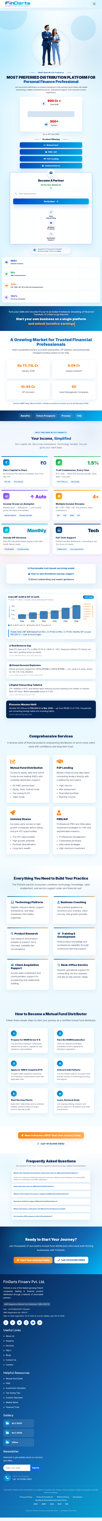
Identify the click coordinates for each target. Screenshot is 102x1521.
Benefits (25, 411)
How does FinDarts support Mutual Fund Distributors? (36, 1197)
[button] (27, 774)
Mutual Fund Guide (14, 1374)
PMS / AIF (52, 152)
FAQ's (8, 1345)
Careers (9, 1360)
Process (66, 411)
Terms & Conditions (44, 1492)
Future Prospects (45, 411)
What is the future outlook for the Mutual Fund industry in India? (39, 1204)
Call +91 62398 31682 (52, 1139)
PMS (8, 1378)
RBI (67, 1499)
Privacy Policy (26, 1492)
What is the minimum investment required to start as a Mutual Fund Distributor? (46, 1168)
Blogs (8, 1350)
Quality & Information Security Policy (51, 1496)
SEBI (36, 1499)
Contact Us (11, 1355)
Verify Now (49, 201)
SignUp (35, 1463)
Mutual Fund (52, 145)
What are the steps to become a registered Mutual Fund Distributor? (41, 1189)
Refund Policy (63, 1492)
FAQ (79, 411)
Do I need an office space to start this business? (33, 1212)
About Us (10, 1331)
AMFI (44, 1499)
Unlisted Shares (52, 166)
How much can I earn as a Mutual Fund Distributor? (34, 1182)
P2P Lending (52, 159)
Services (10, 1341)
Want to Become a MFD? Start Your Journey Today (53, 1131)
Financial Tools (12, 1402)
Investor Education (14, 1393)
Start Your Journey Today (34, 1255)
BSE (52, 1499)
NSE (59, 1499)
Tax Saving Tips (13, 1388)
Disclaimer (77, 1492)
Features (10, 1336)
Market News (12, 1397)
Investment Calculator (16, 1383)
